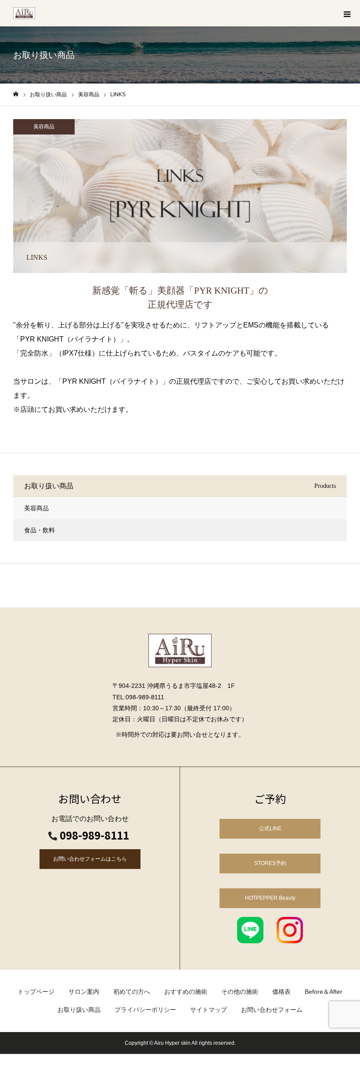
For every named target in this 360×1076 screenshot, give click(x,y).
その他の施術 (239, 991)
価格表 (281, 991)
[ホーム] (15, 94)
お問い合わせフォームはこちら (90, 859)
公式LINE (270, 828)
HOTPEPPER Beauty (270, 898)
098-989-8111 (94, 835)
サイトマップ (208, 1009)
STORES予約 (270, 863)
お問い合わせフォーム (271, 1009)
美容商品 (43, 127)
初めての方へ (131, 991)
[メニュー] (347, 13)
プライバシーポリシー (145, 1009)
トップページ (36, 991)
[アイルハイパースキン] (24, 13)
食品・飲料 (39, 530)
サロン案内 (83, 991)
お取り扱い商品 (79, 1009)
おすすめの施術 (185, 991)
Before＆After (323, 991)
